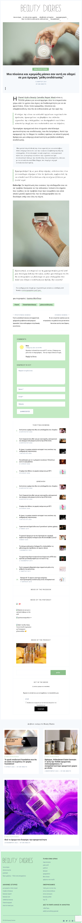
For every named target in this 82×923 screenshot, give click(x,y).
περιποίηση (47, 862)
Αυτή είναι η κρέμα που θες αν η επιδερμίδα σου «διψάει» (38, 486)
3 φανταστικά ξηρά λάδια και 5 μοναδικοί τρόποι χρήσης (38, 526)
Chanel (16, 304)
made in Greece (8, 891)
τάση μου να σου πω (49, 888)
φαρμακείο (46, 874)
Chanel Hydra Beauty (29, 304)
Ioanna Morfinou (34, 298)
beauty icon (6, 897)
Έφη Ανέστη (42, 84)
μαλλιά (45, 868)
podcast (5, 873)
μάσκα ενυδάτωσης (46, 304)
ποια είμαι (6, 867)
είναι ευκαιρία (47, 894)
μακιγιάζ (46, 865)
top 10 (45, 899)
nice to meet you (8, 905)
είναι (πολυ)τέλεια (40, 69)
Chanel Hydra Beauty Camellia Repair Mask (37, 97)
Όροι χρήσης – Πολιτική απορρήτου (14, 876)
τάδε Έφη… (46, 908)
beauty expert (7, 894)
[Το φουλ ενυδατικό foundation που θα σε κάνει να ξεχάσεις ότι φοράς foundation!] (20, 742)
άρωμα (45, 871)
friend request (7, 902)
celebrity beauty (8, 899)
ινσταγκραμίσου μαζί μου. (32, 290)
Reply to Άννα (31, 357)
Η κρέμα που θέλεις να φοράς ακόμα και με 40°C (35, 506)
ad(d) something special (50, 911)
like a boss (46, 876)
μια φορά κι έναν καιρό (10, 888)
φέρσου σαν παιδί (49, 879)
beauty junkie (47, 897)
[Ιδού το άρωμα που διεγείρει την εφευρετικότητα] (41, 807)
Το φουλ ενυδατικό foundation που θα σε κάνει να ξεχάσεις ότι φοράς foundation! (20, 762)
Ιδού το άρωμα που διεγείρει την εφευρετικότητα (25, 840)
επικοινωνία (7, 870)
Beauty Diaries (11, 920)
